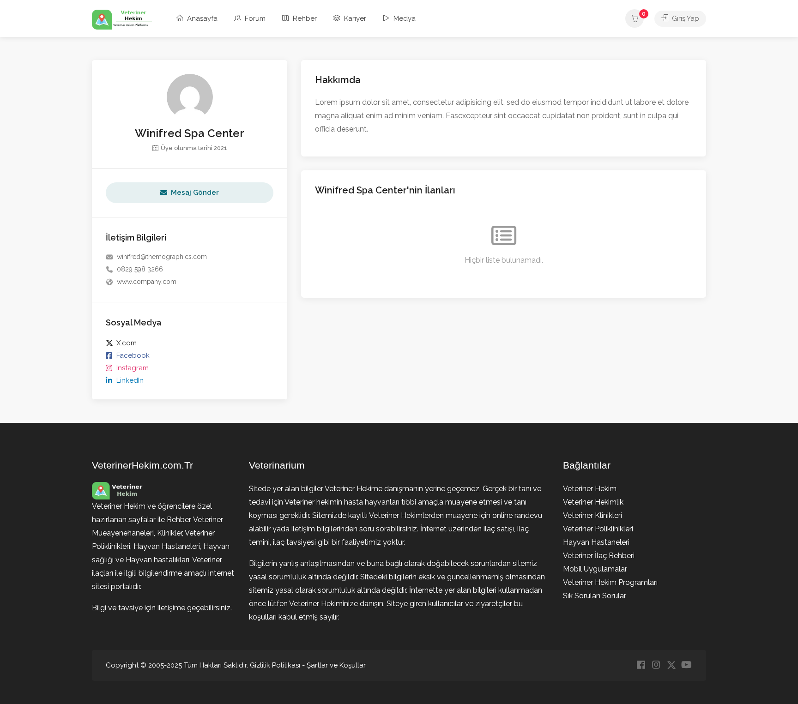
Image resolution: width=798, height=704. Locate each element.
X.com (126, 343)
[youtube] (686, 665)
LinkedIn (130, 380)
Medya (404, 18)
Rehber (304, 18)
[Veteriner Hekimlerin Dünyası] (122, 19)
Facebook (133, 355)
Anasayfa (201, 18)
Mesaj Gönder (195, 192)
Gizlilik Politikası (275, 665)
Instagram (132, 368)
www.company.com (146, 281)
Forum (254, 18)
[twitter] (671, 665)
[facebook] (641, 665)
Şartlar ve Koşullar (336, 665)
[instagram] (656, 665)
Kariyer (354, 18)
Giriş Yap (684, 18)
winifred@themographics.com (162, 256)
